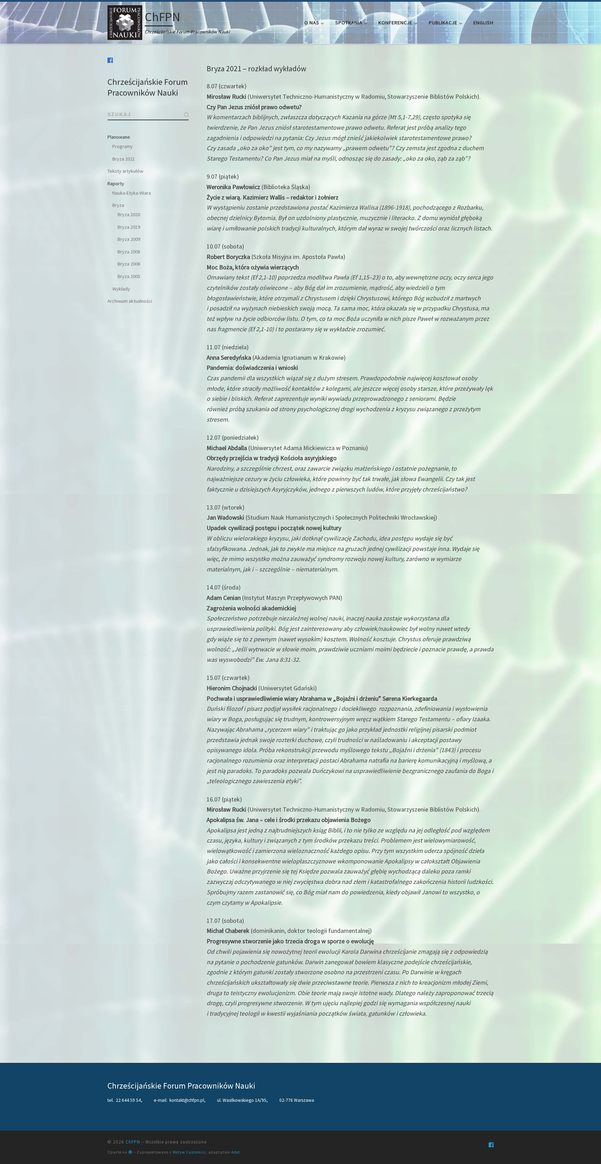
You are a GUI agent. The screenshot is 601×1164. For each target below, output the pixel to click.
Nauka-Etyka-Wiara (131, 193)
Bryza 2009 (129, 239)
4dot (235, 1152)
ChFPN (133, 1142)
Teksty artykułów (125, 171)
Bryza (118, 205)
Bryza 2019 (129, 227)
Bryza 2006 (129, 264)
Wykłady (121, 289)
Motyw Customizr (189, 1152)
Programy (122, 146)
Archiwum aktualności (129, 301)
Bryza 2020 (129, 214)
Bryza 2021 (123, 159)
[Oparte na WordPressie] (130, 1152)
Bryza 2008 (129, 252)
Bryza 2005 (129, 276)
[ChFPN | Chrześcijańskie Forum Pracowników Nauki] (124, 21)
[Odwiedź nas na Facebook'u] (110, 60)
